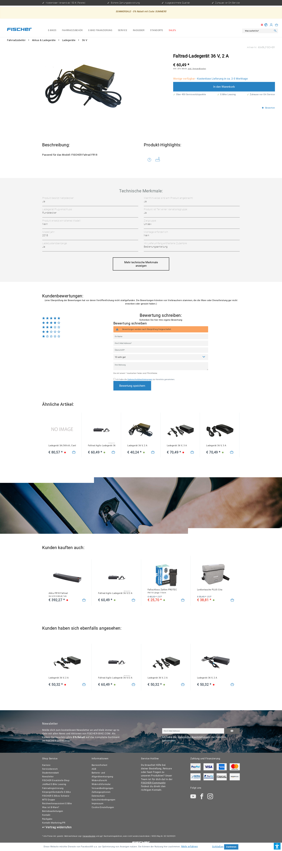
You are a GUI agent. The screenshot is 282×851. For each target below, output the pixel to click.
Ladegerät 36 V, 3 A (177, 445)
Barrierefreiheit (99, 765)
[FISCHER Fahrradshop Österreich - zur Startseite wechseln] (19, 30)
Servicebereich (50, 769)
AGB (94, 769)
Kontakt (46, 815)
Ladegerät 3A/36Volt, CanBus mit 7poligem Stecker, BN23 (62, 445)
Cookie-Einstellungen (103, 807)
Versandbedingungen (102, 788)
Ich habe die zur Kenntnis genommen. (145, 379)
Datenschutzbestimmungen (139, 379)
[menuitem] (52, 30)
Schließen (218, 846)
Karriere (46, 765)
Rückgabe (47, 819)
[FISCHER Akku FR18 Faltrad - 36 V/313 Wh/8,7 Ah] (67, 578)
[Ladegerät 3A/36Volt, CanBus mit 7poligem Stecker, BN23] (62, 430)
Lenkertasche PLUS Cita (209, 589)
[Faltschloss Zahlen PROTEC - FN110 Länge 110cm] (183, 600)
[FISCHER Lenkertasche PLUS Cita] (215, 574)
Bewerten (270, 108)
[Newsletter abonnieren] (232, 731)
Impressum (97, 803)
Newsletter (48, 776)
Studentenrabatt (50, 772)
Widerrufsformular (101, 784)
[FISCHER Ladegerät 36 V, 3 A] (180, 430)
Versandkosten (89, 836)
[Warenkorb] (276, 25)
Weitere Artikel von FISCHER (158, 160)
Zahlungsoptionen (101, 792)
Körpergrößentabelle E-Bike (56, 792)
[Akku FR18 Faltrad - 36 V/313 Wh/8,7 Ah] (84, 600)
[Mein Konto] (271, 25)
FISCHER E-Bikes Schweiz (55, 796)
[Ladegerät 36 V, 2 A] (153, 453)
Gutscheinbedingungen (103, 799)
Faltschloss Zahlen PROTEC (162, 591)
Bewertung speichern (132, 385)
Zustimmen (231, 847)
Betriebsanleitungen (52, 811)
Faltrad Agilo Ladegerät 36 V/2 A (101, 445)
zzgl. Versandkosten (197, 69)
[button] (277, 846)
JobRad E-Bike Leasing (54, 784)
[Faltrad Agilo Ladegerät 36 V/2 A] (113, 453)
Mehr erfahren (189, 846)
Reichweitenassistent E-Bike (57, 803)
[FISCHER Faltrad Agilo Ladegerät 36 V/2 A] (101, 430)
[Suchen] (275, 31)
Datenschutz (98, 796)
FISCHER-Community (153, 782)
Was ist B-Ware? (50, 807)
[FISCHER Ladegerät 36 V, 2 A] (141, 430)
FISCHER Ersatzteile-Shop (55, 780)
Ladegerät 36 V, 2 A (137, 445)
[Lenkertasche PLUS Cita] (232, 600)
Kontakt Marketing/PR (53, 822)
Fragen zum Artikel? (150, 160)
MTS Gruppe (48, 799)
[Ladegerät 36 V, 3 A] (192, 453)
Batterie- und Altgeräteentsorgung (102, 774)
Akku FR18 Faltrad (58, 594)
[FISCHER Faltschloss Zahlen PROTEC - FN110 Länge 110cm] (166, 574)
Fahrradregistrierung (52, 788)
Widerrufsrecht (99, 780)
